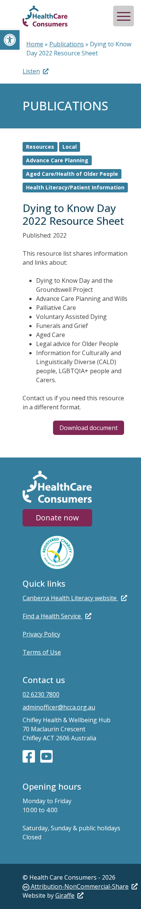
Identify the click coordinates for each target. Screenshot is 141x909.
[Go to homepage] (45, 17)
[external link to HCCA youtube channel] (46, 756)
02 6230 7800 (41, 694)
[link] (80, 886)
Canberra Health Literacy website (70, 598)
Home (34, 44)
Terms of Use (42, 652)
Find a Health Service (52, 616)
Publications (66, 44)
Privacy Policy (41, 634)
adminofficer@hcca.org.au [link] (59, 707)
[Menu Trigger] (123, 16)
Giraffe (64, 895)
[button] (10, 40)
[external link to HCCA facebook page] (29, 756)
